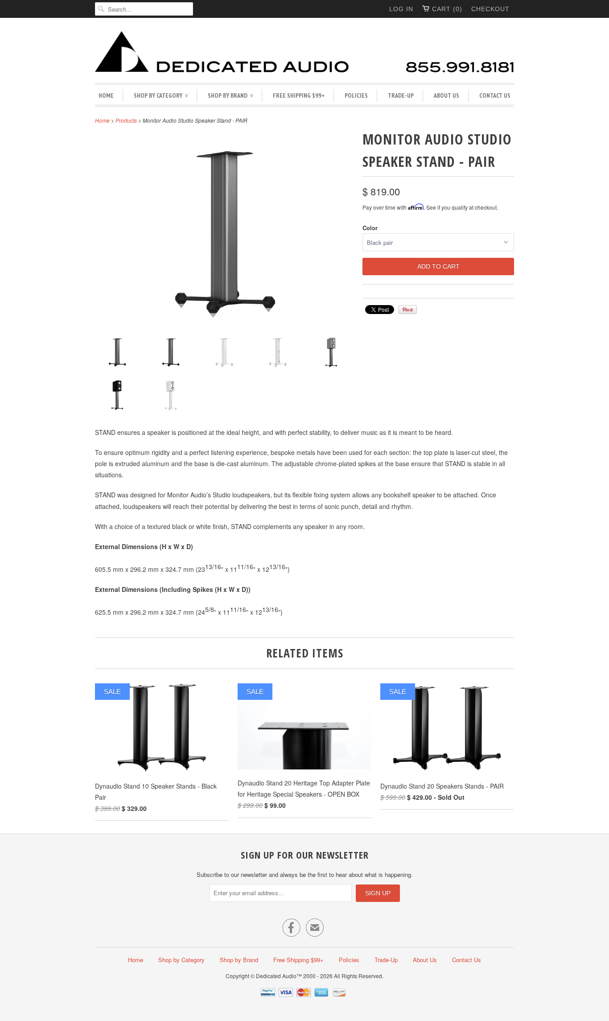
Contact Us (494, 95)
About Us (446, 95)
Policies (356, 95)
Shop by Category (161, 95)
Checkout (490, 8)
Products (126, 120)
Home (106, 95)
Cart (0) (447, 8)
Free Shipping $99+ (299, 95)
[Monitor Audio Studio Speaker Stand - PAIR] (117, 353)
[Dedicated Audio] (304, 52)
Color (370, 227)
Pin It (408, 309)
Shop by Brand (230, 95)
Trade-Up (401, 95)
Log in (401, 8)
